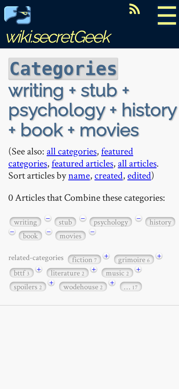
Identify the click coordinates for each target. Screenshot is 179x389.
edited (139, 175)
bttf (22, 273)
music (117, 273)
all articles (137, 163)
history (160, 222)
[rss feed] (134, 8)
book (30, 235)
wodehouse (83, 286)
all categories (72, 150)
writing (25, 222)
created (108, 175)
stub (65, 222)
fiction (84, 259)
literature (68, 273)
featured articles (82, 163)
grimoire (134, 259)
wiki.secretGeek (56, 36)
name (79, 175)
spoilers (28, 286)
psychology (111, 222)
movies (71, 235)
